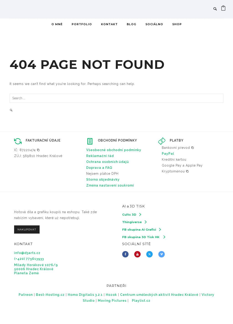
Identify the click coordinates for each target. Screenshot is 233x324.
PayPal (168, 153)
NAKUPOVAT (27, 229)
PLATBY (176, 140)
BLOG (131, 24)
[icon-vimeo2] (162, 254)
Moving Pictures (112, 300)
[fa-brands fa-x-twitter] (150, 254)
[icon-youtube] (138, 254)
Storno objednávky (103, 179)
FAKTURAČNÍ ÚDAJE (43, 140)
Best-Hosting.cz (50, 295)
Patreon (26, 295)
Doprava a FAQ (99, 167)
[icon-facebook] (126, 254)
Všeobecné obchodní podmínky (113, 150)
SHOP (177, 24)
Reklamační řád (100, 156)
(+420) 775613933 (29, 259)
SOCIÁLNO (154, 24)
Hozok (111, 295)
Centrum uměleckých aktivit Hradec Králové (159, 295)
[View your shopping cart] (223, 9)
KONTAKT (109, 24)
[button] (27, 150)
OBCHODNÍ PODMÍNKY (117, 140)
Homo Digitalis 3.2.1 (85, 295)
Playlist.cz (141, 300)
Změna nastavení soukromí (110, 185)
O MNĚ (57, 24)
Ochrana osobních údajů (107, 162)
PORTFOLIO (82, 24)
